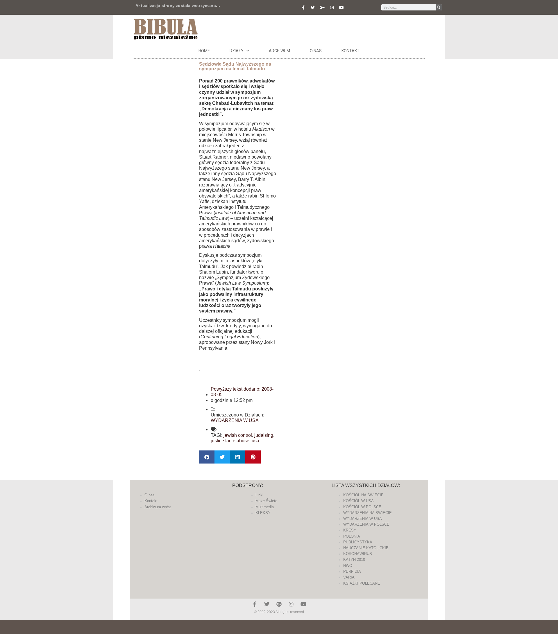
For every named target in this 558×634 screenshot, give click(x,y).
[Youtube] (341, 7)
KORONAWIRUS (357, 554)
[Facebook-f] (303, 7)
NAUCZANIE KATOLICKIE (366, 548)
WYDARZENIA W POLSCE (366, 524)
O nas (316, 51)
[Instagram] (332, 7)
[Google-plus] (279, 604)
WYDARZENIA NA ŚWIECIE (367, 513)
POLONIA (351, 536)
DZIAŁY (237, 51)
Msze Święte (266, 501)
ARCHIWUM (279, 51)
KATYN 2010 (354, 559)
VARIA (349, 577)
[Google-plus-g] (322, 7)
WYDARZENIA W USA (235, 420)
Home (204, 51)
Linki (259, 495)
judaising (263, 435)
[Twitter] (313, 7)
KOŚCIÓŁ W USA (358, 501)
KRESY (349, 530)
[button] (206, 457)
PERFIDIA (352, 571)
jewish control (237, 435)
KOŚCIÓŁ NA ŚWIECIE (363, 495)
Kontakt (350, 51)
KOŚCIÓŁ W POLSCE (362, 507)
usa (255, 440)
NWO (347, 565)
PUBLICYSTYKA (357, 542)
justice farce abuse (230, 440)
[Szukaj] (439, 7)
